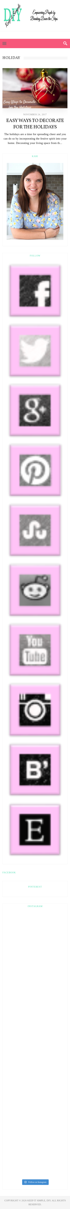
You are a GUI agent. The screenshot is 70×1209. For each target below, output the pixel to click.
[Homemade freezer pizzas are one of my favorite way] (35, 1062)
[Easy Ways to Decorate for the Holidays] (35, 88)
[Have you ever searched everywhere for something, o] (35, 1161)
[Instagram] (44, 35)
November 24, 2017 (35, 114)
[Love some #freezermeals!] (35, 964)
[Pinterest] (32, 35)
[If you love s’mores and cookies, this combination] (35, 931)
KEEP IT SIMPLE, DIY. (39, 1200)
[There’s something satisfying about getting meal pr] (35, 1029)
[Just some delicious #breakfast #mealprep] (35, 996)
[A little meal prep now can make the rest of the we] (35, 1128)
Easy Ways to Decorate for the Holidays (35, 124)
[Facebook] (26, 35)
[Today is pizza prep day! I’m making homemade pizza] (35, 1095)
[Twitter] (38, 35)
